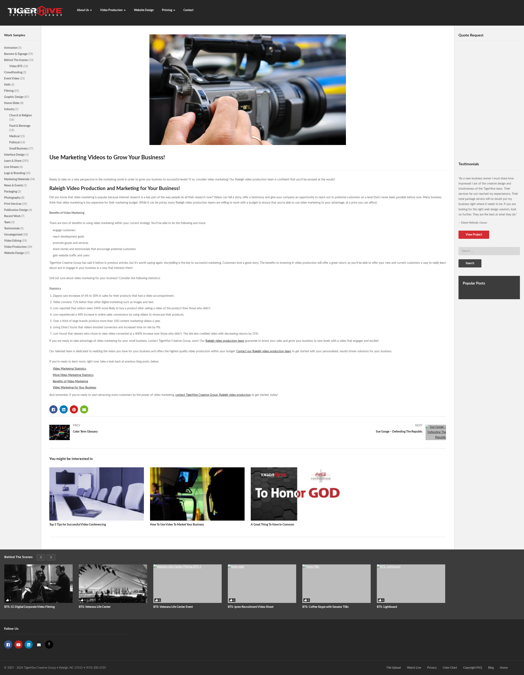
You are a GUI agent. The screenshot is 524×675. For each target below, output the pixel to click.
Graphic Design (14, 97)
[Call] (49, 644)
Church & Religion (20, 115)
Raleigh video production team (225, 341)
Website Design (144, 10)
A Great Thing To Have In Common (272, 524)
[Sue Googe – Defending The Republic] (349, 432)
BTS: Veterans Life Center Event (173, 607)
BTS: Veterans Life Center (95, 607)
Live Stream (11, 167)
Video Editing (13, 240)
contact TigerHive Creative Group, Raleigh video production (213, 395)
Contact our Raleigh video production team (263, 351)
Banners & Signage (16, 54)
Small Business (18, 148)
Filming (9, 90)
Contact (188, 10)
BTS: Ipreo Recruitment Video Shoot (250, 607)
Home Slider (12, 103)
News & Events (14, 185)
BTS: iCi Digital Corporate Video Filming (29, 607)
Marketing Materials (17, 179)
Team (7, 222)
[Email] (39, 644)
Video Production (111, 10)
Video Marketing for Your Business (74, 387)
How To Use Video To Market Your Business (177, 524)
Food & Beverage (19, 126)
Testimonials (12, 228)
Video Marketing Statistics (69, 368)
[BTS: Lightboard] (411, 583)
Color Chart (450, 667)
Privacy (432, 667)
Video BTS (16, 66)
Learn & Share (13, 161)
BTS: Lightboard (387, 607)
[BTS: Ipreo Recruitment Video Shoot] (262, 583)
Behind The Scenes (16, 60)
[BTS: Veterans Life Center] (113, 583)
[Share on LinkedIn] (64, 409)
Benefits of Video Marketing (70, 381)
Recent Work (12, 216)
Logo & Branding (15, 173)
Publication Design (16, 210)
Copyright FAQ (472, 667)
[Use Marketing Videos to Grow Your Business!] (96, 494)
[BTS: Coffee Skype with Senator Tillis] (336, 583)
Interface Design (14, 154)
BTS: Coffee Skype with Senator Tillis (325, 607)
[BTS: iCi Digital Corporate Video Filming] (38, 583)
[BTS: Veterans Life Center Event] (187, 583)
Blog (491, 667)
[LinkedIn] (29, 644)
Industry (9, 109)
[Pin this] (74, 409)
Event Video (12, 78)
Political (14, 142)
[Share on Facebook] (53, 409)
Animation (11, 47)
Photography (12, 197)
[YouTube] (18, 644)
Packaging (11, 191)
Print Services (13, 204)
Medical (14, 136)
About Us (83, 10)
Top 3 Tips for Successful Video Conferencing (77, 524)
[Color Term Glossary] (146, 432)
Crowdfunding (13, 72)
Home (504, 667)
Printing (167, 10)
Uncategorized (13, 234)
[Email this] (84, 409)
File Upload (394, 667)
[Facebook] (8, 644)
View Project (474, 234)
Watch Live (414, 667)
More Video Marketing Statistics (73, 375)
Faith (7, 84)
